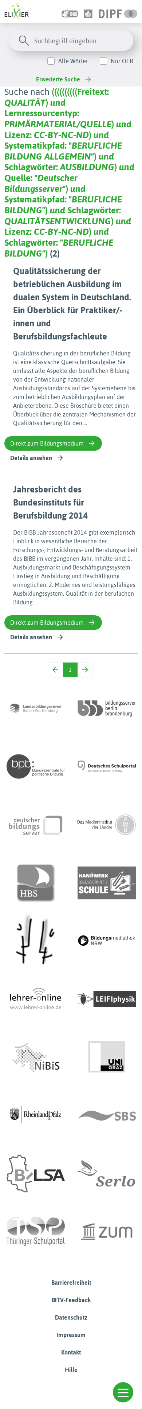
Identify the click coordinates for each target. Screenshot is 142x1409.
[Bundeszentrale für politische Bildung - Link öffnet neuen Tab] (36, 766)
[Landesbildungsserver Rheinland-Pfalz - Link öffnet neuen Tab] (36, 1115)
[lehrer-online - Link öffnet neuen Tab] (36, 999)
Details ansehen (31, 458)
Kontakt (71, 1352)
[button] (123, 1392)
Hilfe (71, 1369)
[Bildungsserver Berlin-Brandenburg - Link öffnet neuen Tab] (107, 708)
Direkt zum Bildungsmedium (47, 443)
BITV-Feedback (71, 1300)
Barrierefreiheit (71, 1282)
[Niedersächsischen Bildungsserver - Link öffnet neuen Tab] (36, 1057)
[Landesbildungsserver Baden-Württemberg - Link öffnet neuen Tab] (36, 708)
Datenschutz (71, 1317)
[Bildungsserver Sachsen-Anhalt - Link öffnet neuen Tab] (36, 1173)
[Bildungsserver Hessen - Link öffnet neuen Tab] (36, 941)
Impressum (71, 1335)
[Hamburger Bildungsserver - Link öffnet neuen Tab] (36, 883)
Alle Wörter (73, 61)
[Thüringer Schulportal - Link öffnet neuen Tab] (36, 1232)
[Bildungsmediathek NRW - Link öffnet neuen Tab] (107, 941)
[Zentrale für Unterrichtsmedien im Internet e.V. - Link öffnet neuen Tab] (107, 1232)
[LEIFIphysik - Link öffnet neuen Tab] (107, 999)
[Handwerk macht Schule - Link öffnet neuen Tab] (107, 883)
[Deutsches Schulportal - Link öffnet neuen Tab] (107, 766)
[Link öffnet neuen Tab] (118, 12)
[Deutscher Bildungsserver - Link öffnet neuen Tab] (36, 825)
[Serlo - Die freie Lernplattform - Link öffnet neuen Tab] (107, 1173)
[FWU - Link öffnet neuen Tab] (107, 825)
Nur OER (122, 61)
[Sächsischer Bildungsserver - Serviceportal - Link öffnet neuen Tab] (107, 1115)
